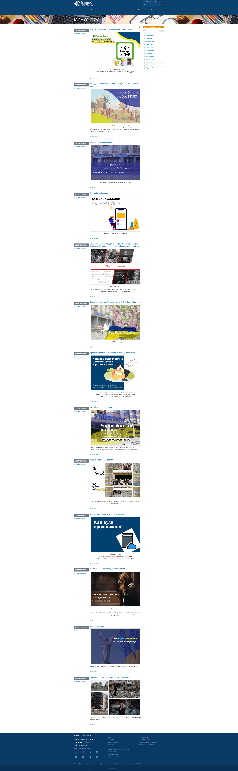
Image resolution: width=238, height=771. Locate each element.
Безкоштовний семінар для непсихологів (107, 569)
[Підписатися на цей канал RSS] (139, 27)
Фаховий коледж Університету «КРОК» (118, 749)
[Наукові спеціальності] (115, 231)
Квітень (149, 44)
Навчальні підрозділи (113, 742)
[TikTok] (92, 758)
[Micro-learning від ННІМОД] (115, 445)
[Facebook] (85, 753)
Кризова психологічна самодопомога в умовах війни (112, 353)
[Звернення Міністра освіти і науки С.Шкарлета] (115, 715)
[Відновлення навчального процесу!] (115, 180)
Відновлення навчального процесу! (105, 142)
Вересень (150, 59)
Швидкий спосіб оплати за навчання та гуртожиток (112, 29)
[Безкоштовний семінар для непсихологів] (115, 606)
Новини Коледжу (112, 751)
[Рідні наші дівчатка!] (115, 664)
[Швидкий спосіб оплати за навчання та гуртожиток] (115, 67)
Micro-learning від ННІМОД (101, 407)
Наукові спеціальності (99, 193)
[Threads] (99, 758)
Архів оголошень (81, 357)
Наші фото (110, 744)
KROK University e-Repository (146, 744)
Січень (149, 35)
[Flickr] (99, 753)
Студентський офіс (112, 754)
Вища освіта (82, 764)
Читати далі (95, 78)
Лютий (149, 38)
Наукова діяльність (112, 756)
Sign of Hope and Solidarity (101, 460)
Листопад (150, 65)
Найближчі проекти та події (94, 764)
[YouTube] (85, 758)
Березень (150, 41)
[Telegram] (78, 758)
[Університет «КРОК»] (84, 3)
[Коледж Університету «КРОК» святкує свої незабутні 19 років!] (115, 124)
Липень (149, 53)
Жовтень (150, 62)
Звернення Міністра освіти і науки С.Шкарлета (110, 677)
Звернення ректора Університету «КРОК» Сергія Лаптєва (115, 302)
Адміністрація (111, 739)
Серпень (150, 56)
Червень (150, 50)
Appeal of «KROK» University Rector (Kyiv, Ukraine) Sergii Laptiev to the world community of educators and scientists (114, 245)
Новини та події (80, 33)
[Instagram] (92, 753)
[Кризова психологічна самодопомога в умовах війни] (115, 390)
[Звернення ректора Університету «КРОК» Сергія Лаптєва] (115, 340)
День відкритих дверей (144, 739)
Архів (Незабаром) (108, 764)
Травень (149, 47)
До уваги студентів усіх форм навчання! (107, 514)
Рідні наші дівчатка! (98, 627)
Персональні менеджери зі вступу (147, 742)
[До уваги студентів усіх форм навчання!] (115, 552)
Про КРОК (110, 737)
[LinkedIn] (78, 753)
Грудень (149, 68)
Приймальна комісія (143, 737)
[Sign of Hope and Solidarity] (115, 498)
